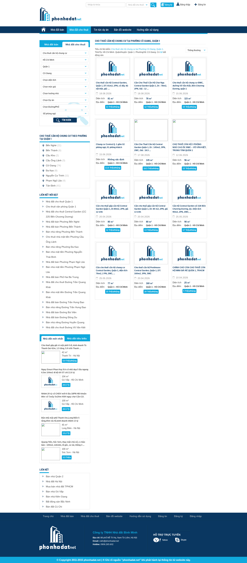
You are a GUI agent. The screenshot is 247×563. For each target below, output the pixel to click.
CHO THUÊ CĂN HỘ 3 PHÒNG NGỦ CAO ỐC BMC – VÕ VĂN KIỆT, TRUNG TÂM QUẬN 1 (189, 147)
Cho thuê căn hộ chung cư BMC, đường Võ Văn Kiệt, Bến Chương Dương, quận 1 (188, 86)
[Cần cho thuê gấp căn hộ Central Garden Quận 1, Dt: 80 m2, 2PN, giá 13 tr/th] (151, 192)
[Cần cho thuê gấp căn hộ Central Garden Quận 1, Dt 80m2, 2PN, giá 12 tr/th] (113, 192)
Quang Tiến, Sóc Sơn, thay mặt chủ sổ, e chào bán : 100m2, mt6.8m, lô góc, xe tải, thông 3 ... (63, 443)
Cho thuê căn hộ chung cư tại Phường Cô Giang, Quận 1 (137, 49)
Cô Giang (47, 73)
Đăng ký (168, 4)
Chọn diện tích (49, 80)
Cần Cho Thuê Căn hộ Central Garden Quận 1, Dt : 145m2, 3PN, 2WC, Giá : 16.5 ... (150, 147)
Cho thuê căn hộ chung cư (55, 53)
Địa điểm (100, 102)
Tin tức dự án (101, 29)
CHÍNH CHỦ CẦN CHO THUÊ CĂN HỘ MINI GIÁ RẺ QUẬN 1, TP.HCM (189, 269)
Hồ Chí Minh (48, 60)
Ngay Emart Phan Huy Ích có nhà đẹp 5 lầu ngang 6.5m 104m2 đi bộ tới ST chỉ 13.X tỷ (64, 371)
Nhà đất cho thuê (136, 5)
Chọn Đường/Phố (51, 107)
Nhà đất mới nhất (53, 338)
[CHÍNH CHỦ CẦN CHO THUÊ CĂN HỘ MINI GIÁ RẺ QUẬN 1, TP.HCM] (189, 253)
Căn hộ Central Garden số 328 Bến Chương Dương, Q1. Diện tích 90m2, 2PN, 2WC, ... (189, 209)
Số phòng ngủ (49, 113)
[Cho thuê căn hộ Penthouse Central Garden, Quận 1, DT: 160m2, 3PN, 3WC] (151, 253)
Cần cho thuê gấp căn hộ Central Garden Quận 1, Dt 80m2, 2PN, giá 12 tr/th (112, 209)
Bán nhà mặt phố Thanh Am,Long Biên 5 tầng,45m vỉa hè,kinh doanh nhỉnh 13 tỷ (60, 419)
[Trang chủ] (43, 29)
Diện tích (100, 98)
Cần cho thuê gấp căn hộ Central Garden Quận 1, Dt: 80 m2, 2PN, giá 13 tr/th (151, 209)
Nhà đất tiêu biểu (77, 338)
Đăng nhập (185, 4)
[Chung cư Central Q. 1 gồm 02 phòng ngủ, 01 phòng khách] (113, 130)
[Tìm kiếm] (153, 5)
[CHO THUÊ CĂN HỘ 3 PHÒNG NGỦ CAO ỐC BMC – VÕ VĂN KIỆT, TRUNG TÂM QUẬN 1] (189, 130)
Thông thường (194, 50)
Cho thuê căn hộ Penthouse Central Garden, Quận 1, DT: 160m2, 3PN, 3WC (147, 270)
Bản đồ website (122, 29)
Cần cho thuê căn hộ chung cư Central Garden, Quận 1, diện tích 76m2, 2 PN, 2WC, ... (111, 270)
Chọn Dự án (48, 100)
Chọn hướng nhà (51, 93)
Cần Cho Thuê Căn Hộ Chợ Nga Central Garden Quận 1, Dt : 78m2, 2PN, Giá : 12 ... (150, 86)
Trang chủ (48, 516)
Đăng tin (202, 4)
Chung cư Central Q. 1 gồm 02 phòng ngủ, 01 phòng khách (110, 146)
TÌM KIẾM (66, 120)
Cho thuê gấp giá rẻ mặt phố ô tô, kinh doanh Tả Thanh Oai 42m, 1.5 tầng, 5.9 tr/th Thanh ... (63, 347)
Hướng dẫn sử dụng (147, 29)
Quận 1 (46, 66)
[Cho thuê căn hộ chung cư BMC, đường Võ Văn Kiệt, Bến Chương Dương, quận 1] (189, 69)
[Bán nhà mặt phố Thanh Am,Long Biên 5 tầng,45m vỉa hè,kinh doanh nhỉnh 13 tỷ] (50, 429)
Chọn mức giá (49, 87)
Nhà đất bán (57, 29)
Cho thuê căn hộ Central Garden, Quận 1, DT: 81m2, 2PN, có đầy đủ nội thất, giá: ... (112, 86)
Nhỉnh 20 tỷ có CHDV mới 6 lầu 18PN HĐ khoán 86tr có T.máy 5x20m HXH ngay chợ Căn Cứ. (63, 395)
